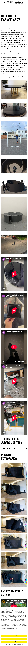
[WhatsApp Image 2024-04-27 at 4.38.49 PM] (14, 185)
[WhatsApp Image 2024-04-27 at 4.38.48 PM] (14, 110)
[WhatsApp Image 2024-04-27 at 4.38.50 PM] (14, 214)
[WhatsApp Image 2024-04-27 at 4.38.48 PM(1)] (14, 138)
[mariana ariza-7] (14, 578)
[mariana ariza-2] (14, 489)
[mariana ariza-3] (14, 524)
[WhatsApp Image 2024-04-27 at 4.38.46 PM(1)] (14, 89)
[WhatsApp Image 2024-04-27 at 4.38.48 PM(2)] (14, 166)
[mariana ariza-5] (14, 560)
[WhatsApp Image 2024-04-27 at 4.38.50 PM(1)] (14, 244)
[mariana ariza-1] (14, 471)
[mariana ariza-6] (14, 542)
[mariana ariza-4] (14, 506)
